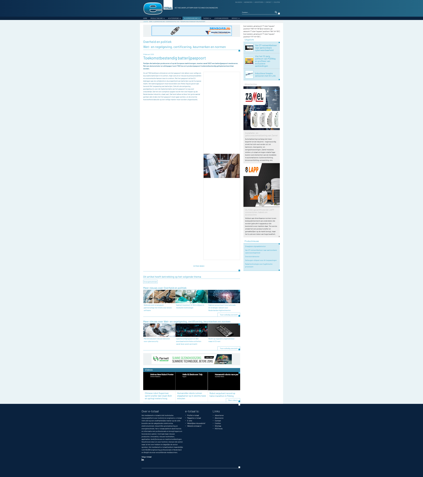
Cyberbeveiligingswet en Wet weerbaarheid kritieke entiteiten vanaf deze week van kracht (188, 341)
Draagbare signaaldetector (255, 246)
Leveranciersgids (221, 18)
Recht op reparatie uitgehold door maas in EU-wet (221, 340)
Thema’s (206, 18)
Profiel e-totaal (193, 415)
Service (235, 18)
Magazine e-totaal (194, 418)
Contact (269, 2)
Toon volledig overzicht (229, 315)
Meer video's (233, 400)
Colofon (277, 2)
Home (145, 18)
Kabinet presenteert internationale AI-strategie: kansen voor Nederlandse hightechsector (222, 307)
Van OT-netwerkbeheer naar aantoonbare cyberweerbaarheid (261, 251)
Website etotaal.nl (194, 426)
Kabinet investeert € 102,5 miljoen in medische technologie (190, 306)
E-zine (189, 421)
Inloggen (238, 2)
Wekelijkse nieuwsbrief (196, 423)
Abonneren (248, 2)
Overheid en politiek (172, 21)
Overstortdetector (252, 256)
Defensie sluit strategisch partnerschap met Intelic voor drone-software (158, 307)
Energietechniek (150, 282)
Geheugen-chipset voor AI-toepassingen (261, 260)
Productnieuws (156, 18)
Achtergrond (173, 18)
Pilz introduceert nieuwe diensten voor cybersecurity (157, 340)
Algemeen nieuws (191, 18)
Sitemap (218, 426)
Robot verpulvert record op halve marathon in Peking (222, 394)
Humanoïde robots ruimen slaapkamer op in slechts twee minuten (191, 396)
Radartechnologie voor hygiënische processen (259, 265)
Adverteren (259, 2)
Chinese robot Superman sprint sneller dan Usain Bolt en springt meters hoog (158, 396)
